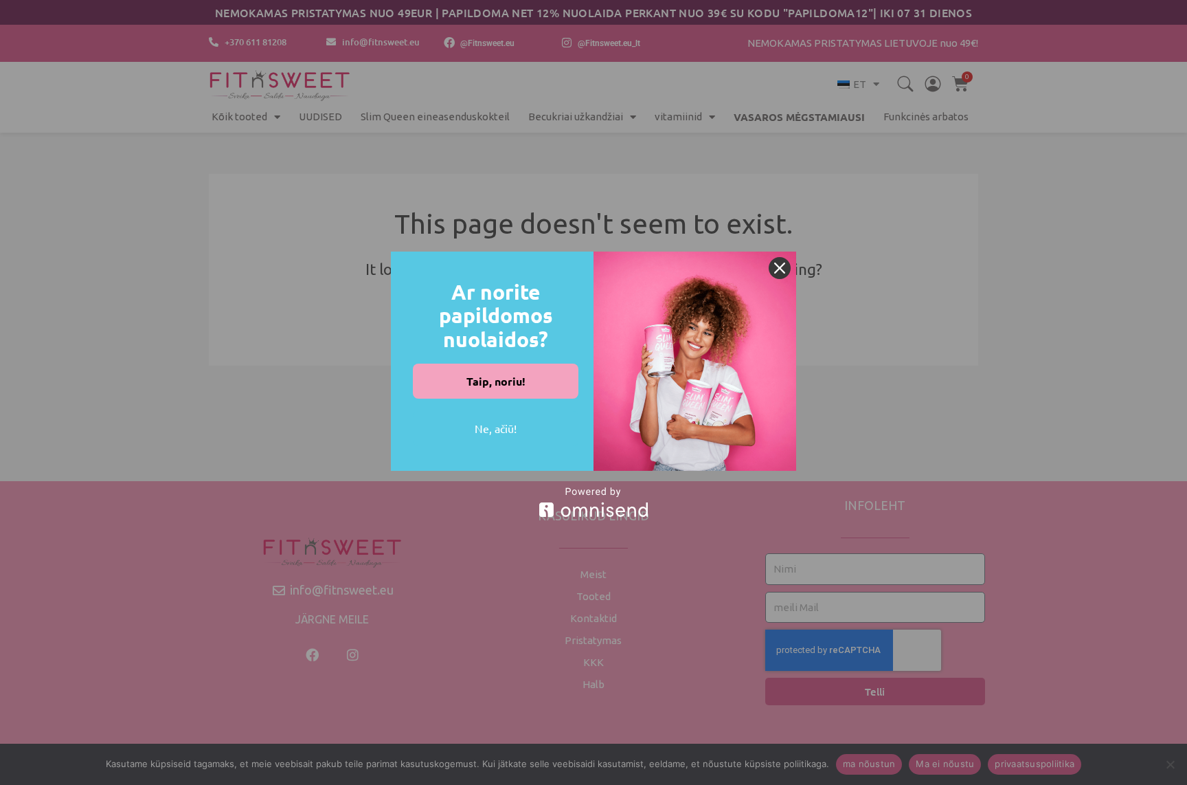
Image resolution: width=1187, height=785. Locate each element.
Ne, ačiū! (496, 428)
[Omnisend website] (593, 502)
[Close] (779, 268)
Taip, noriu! (495, 381)
